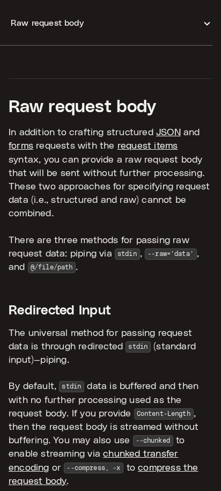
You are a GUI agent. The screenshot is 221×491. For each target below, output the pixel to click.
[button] (110, 23)
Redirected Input (60, 310)
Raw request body (83, 107)
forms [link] (21, 146)
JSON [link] (168, 132)
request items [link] (147, 146)
